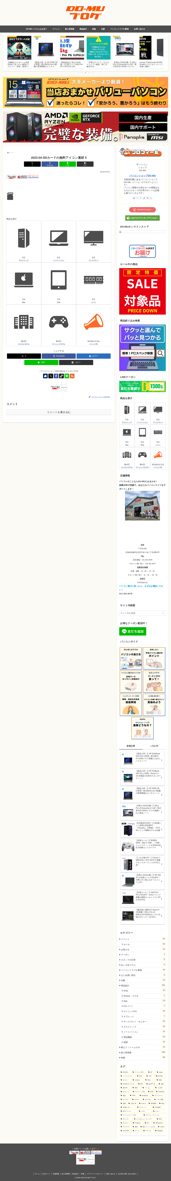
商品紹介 (75, 1174)
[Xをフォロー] (50, 376)
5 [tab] (92, 72)
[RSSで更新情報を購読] (72, 376)
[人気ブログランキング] (22, 176)
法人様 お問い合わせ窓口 (127, 1174)
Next (166, 52)
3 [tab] (85, 72)
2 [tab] (82, 72)
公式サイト (46, 1174)
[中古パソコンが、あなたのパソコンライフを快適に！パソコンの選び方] (131, 658)
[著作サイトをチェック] (45, 376)
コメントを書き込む (59, 412)
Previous (4, 52)
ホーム (37, 1174)
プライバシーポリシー (95, 1174)
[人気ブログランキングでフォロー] (142, 218)
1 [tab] (78, 72)
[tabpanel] (19, 52)
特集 (82, 1174)
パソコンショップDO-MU (142, 175)
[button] (85, 164)
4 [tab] (89, 72)
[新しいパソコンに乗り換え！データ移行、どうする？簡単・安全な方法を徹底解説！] (131, 705)
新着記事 (131, 746)
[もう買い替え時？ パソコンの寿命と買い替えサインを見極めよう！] (154, 705)
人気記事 (154, 746)
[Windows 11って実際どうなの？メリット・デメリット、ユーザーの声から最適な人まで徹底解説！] (142, 728)
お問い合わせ (110, 1174)
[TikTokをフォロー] (61, 376)
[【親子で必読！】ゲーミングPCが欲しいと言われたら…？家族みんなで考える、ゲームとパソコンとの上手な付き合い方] (154, 681)
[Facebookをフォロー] (56, 376)
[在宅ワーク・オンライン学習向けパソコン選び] (131, 681)
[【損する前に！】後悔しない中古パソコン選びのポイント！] (154, 658)
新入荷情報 (66, 1174)
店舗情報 (56, 1174)
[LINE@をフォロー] (66, 376)
